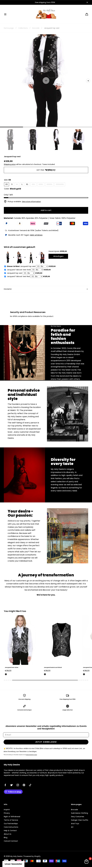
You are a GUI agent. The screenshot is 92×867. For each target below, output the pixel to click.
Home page (9, 28)
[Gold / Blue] (45, 674)
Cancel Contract (11, 841)
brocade (35, 28)
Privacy (7, 813)
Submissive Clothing (79, 813)
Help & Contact (10, 830)
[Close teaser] (25, 860)
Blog (5, 837)
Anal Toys (75, 823)
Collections (23, 28)
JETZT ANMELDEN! (46, 742)
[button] (5, 14)
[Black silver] (84, 674)
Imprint (7, 809)
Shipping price (10, 164)
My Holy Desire (16, 856)
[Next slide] (88, 81)
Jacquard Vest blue (50, 667)
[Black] (6, 674)
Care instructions (11, 827)
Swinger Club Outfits (79, 820)
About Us (7, 834)
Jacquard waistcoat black (14, 667)
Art (72, 827)
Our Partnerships (11, 823)
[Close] (87, 2)
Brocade (74, 809)
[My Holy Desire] (46, 14)
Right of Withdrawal (12, 816)
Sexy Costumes (77, 816)
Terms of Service (11, 820)
